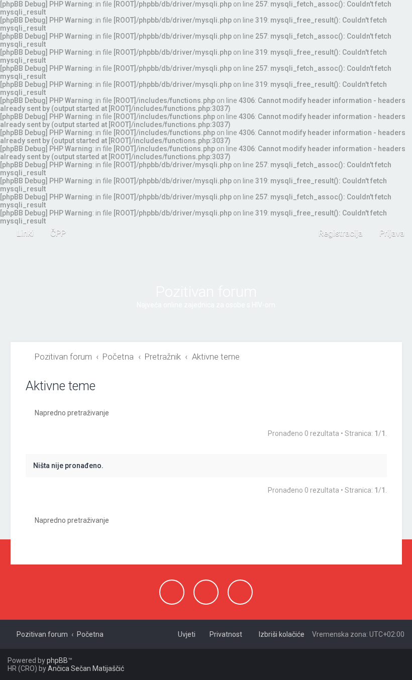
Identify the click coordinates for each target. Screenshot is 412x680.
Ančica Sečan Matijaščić (86, 668)
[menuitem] (53, 233)
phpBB (57, 660)
